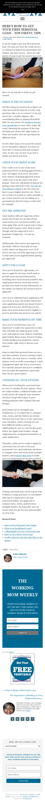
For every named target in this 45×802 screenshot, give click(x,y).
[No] (42, 7)
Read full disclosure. (31, 37)
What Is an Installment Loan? (18, 528)
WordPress (27, 799)
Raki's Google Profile (20, 557)
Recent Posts (14, 549)
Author (5, 549)
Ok (22, 10)
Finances (11, 652)
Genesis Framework (30, 797)
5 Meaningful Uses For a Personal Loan (22, 531)
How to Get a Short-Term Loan (18, 534)
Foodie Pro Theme (27, 794)
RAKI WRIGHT (20, 554)
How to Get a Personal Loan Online (20, 525)
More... (28, 710)
